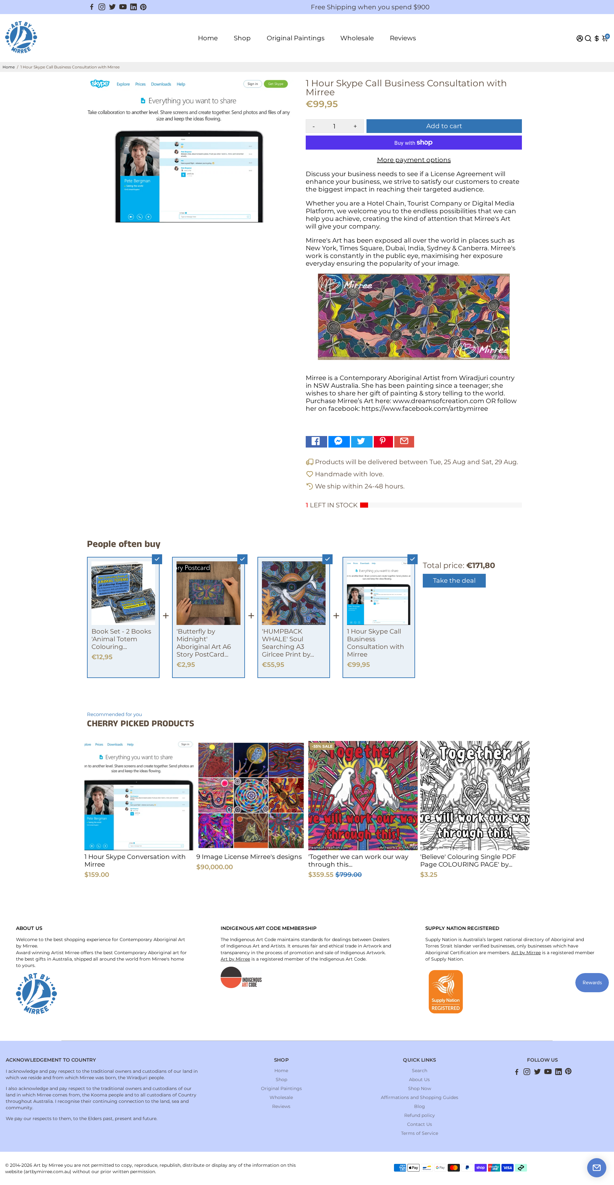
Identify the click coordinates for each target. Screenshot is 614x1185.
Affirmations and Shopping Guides (419, 1097)
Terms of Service (419, 1133)
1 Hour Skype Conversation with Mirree (135, 860)
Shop (242, 38)
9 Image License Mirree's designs (249, 857)
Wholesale (357, 38)
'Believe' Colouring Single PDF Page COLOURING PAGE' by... (468, 860)
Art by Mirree (235, 959)
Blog (419, 1106)
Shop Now (419, 1088)
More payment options (414, 160)
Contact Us (419, 1124)
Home (208, 38)
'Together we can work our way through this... (358, 860)
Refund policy (419, 1115)
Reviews (403, 38)
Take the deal (454, 580)
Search (419, 1070)
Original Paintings (296, 38)
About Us (419, 1079)
